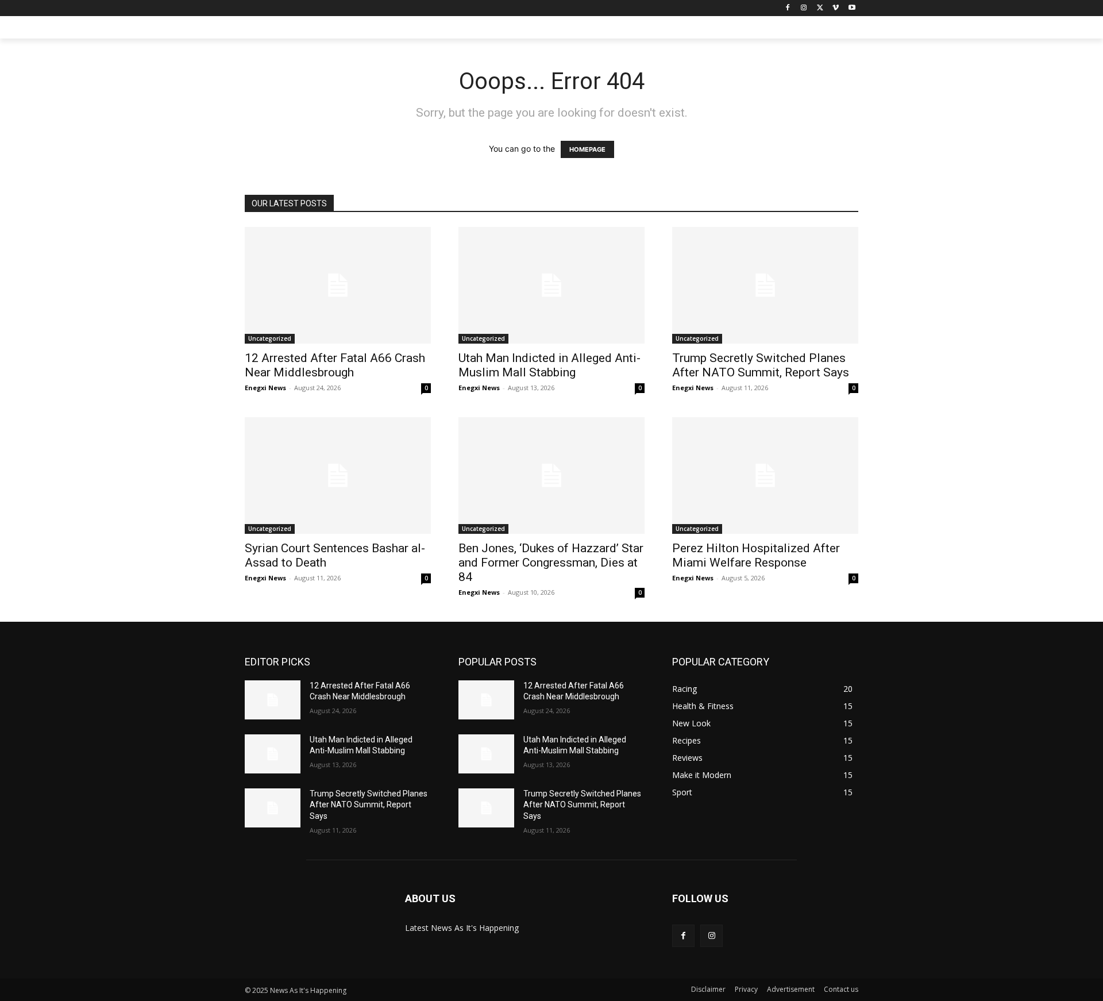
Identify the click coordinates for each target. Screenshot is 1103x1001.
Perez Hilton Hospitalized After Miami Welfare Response (756, 555)
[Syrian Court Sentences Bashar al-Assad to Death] (338, 475)
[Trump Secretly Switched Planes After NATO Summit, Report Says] (765, 285)
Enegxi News (265, 387)
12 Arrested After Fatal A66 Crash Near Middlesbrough (335, 365)
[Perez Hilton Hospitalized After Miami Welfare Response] (765, 475)
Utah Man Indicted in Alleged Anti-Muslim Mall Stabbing (549, 365)
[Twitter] (820, 8)
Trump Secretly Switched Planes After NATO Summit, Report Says (760, 365)
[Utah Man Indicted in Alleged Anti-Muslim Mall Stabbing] (551, 285)
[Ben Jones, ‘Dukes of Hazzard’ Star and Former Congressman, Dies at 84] (551, 475)
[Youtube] (851, 8)
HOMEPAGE (587, 149)
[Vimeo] (835, 8)
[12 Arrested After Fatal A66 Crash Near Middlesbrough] (338, 285)
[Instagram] (804, 8)
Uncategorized (269, 338)
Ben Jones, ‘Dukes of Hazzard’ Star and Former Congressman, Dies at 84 (550, 562)
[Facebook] (788, 8)
